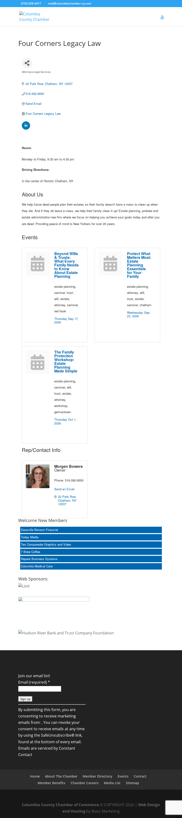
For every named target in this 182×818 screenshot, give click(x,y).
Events (123, 776)
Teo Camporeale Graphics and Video (46, 544)
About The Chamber (61, 776)
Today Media (29, 537)
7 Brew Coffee (30, 551)
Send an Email (64, 489)
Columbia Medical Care (37, 566)
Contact (140, 776)
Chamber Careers (85, 783)
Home (35, 776)
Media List (112, 783)
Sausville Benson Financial (39, 529)
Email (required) (34, 682)
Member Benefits (51, 783)
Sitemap (132, 783)
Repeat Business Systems (39, 559)
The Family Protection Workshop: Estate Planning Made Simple (65, 361)
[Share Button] (27, 63)
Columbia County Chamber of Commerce (60, 804)
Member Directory (97, 776)
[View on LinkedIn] (26, 128)
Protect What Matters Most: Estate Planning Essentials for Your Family (139, 265)
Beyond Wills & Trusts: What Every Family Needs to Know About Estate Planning (66, 265)
